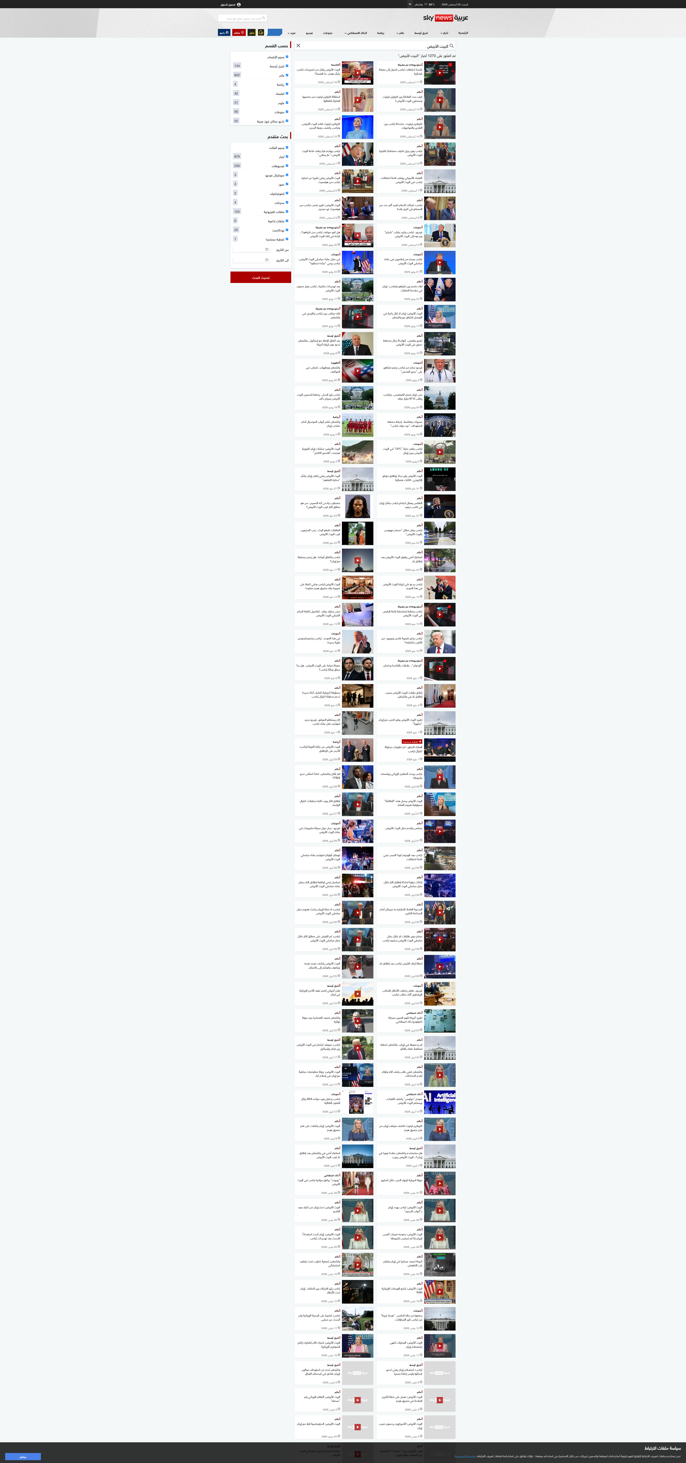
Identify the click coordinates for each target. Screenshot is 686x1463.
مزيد (292, 32)
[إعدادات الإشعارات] (261, 32)
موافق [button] (23, 1456)
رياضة (380, 32)
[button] (239, 32)
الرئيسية (463, 32)
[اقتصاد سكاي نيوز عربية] (274, 32)
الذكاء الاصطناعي (357, 32)
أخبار (445, 32)
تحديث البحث (261, 277)
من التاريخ (282, 249)
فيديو (309, 32)
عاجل (251, 32)
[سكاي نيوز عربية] (445, 18)
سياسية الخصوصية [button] (465, 1455)
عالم (401, 32)
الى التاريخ (282, 259)
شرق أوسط (421, 32)
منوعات (327, 32)
